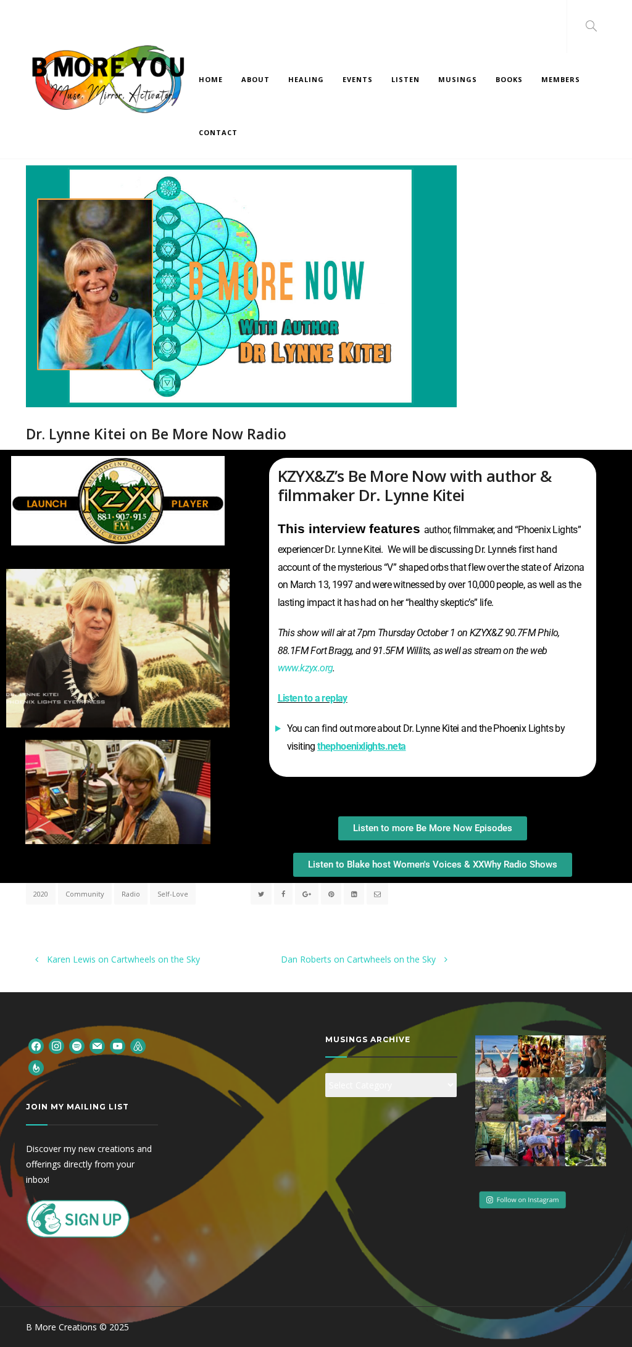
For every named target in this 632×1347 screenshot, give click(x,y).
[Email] (97, 1045)
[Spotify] (77, 1045)
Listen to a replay (312, 698)
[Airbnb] (138, 1045)
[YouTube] (117, 1045)
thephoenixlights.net (359, 746)
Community (84, 893)
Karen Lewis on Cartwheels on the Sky (122, 959)
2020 (40, 893)
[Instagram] (56, 1045)
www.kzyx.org (305, 668)
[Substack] (36, 1066)
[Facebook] (36, 1045)
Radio (131, 893)
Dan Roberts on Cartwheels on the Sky (359, 959)
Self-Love (172, 893)
